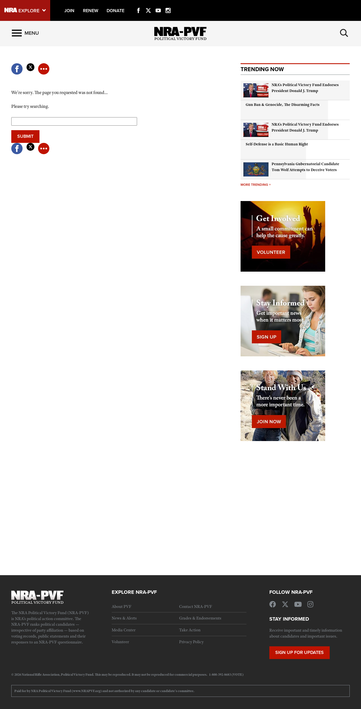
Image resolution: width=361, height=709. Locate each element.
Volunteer (120, 641)
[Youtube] (158, 4)
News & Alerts (124, 618)
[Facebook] (138, 4)
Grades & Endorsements (200, 618)
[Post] (30, 65)
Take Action (190, 629)
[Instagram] (168, 4)
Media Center (123, 629)
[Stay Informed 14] (283, 320)
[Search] (344, 33)
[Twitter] (148, 4)
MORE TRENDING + (256, 184)
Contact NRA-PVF (195, 606)
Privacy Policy (191, 641)
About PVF (121, 606)
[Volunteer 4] (283, 236)
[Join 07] (283, 405)
